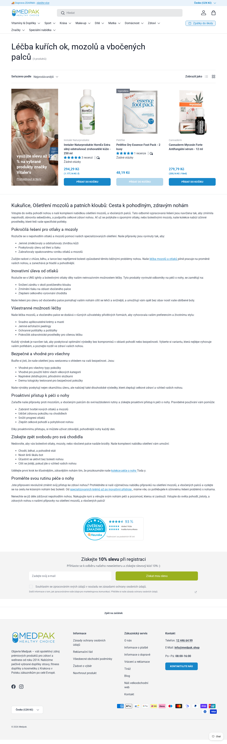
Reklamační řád (83, 651)
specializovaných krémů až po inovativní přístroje (101, 489)
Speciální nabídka (40, 30)
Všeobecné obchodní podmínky (92, 659)
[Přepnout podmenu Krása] (70, 23)
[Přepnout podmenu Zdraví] (159, 23)
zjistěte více (43, 2)
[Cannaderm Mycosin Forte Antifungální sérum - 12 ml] (192, 112)
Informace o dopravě (137, 654)
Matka (112, 23)
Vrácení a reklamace (137, 661)
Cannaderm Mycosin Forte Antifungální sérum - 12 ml (186, 147)
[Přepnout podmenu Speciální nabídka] (54, 30)
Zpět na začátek (113, 613)
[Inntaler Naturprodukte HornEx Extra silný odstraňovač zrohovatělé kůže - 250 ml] (87, 112)
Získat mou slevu (157, 576)
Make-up (81, 23)
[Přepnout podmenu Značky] (23, 30)
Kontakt (129, 694)
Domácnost (132, 23)
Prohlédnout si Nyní (29, 179)
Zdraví (152, 23)
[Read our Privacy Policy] (196, 592)
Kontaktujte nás (181, 666)
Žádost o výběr (82, 666)
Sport (48, 23)
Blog (127, 676)
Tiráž (127, 668)
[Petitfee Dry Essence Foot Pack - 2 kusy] (139, 112)
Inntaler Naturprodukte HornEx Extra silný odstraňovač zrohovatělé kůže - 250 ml (87, 149)
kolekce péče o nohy (124, 470)
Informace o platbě (136, 647)
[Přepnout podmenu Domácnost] (142, 23)
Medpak (23, 727)
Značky (16, 30)
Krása (63, 23)
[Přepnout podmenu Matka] (119, 23)
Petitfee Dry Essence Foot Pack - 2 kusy (138, 147)
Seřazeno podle (21, 76)
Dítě (97, 23)
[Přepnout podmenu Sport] (54, 23)
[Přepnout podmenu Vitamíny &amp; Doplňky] (39, 23)
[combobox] (119, 13)
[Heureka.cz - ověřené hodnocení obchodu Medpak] (113, 519)
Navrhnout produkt (84, 673)
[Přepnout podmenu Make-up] (89, 23)
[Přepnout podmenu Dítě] (103, 23)
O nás (128, 640)
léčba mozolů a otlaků (164, 259)
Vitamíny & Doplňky (23, 23)
